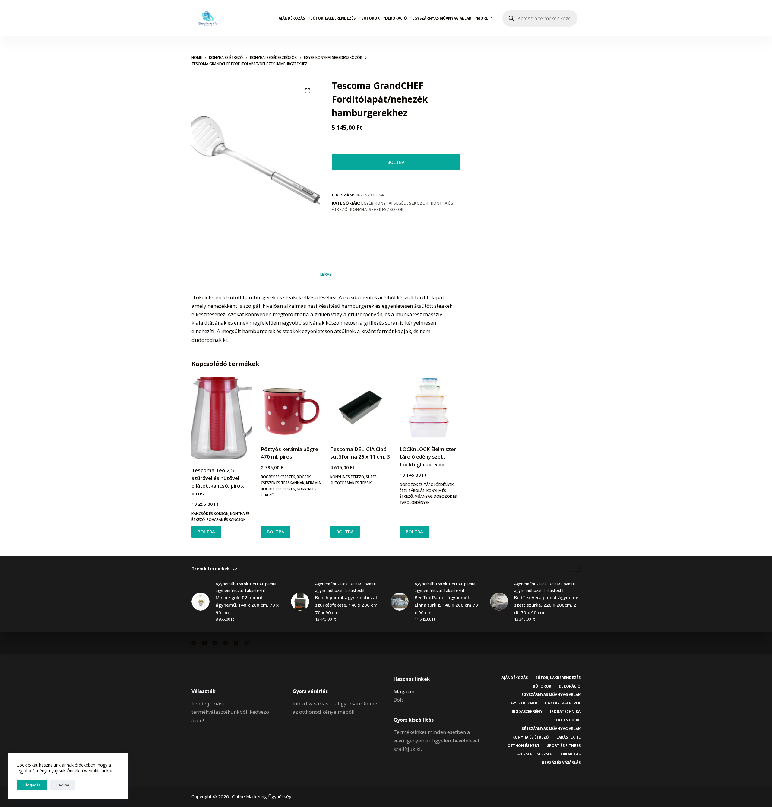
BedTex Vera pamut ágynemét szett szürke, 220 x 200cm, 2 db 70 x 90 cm (547, 604)
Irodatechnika (565, 711)
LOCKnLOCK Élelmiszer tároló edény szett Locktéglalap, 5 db (428, 457)
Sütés (371, 476)
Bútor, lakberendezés (333, 18)
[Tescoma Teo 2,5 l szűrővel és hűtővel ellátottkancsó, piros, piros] (221, 418)
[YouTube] (236, 643)
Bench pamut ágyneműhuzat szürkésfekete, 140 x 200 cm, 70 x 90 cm (347, 604)
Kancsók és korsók (209, 513)
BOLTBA (396, 162)
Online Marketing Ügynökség (262, 796)
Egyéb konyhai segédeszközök (395, 203)
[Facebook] (193, 643)
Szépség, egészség (535, 754)
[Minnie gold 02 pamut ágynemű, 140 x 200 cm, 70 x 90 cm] (200, 602)
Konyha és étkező (347, 476)
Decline (62, 785)
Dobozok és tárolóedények (427, 484)
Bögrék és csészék (278, 476)
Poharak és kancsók (226, 519)
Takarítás (570, 754)
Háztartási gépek (563, 703)
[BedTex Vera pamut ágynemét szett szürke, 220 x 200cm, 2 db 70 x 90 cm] (499, 602)
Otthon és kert (523, 745)
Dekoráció (396, 18)
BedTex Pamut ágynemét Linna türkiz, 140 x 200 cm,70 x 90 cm (446, 604)
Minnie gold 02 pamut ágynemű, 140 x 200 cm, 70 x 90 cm (247, 604)
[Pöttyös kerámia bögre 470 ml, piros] (291, 407)
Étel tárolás (412, 490)
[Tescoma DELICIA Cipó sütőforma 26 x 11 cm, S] (360, 407)
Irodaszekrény (527, 711)
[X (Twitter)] (204, 643)
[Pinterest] (225, 643)
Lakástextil (255, 590)
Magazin (404, 691)
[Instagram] (215, 643)
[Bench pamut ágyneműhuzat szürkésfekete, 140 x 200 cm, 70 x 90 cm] (300, 602)
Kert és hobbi (567, 720)
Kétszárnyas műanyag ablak (551, 728)
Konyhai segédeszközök (377, 209)
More (482, 18)
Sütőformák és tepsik (351, 482)
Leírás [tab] (325, 274)
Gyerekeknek (524, 703)
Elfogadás (32, 785)
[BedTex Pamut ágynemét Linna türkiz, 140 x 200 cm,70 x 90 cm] (400, 602)
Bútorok (370, 18)
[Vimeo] (246, 643)
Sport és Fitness (564, 745)
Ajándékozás (292, 18)
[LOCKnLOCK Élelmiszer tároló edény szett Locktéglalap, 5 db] (430, 407)
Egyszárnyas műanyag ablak (441, 18)
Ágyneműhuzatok (232, 583)
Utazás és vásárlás (561, 762)
